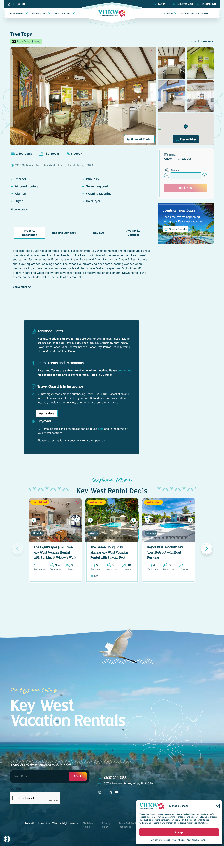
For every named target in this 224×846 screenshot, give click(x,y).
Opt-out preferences (160, 840)
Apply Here (46, 413)
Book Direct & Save (28, 41)
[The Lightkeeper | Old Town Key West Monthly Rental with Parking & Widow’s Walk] (55, 519)
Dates (172, 154)
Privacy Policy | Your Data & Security (189, 840)
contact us (124, 370)
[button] (217, 806)
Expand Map (188, 139)
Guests (175, 170)
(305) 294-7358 (115, 777)
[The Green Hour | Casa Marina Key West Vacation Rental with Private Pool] (111, 519)
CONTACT (206, 13)
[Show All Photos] (83, 95)
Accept (179, 832)
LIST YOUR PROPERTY (190, 13)
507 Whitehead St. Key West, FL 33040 (128, 783)
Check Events (178, 229)
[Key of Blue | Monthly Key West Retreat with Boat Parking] (168, 519)
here (100, 428)
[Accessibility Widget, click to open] (6, 839)
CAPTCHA (16, 788)
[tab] (29, 233)
